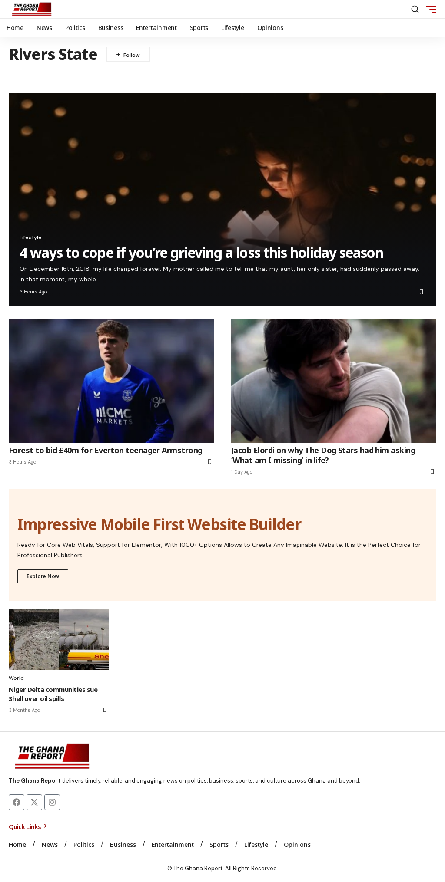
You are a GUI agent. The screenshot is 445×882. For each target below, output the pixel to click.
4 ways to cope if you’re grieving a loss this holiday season (201, 252)
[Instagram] (52, 802)
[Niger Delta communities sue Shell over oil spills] (59, 639)
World (16, 678)
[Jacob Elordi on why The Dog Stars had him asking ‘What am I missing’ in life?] (333, 380)
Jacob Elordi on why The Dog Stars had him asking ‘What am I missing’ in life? (323, 455)
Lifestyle (31, 237)
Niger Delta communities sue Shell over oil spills (53, 694)
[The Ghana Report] (32, 9)
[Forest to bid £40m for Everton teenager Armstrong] (111, 380)
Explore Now (43, 576)
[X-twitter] (34, 802)
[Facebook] (16, 802)
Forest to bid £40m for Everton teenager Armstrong (106, 450)
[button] (415, 9)
